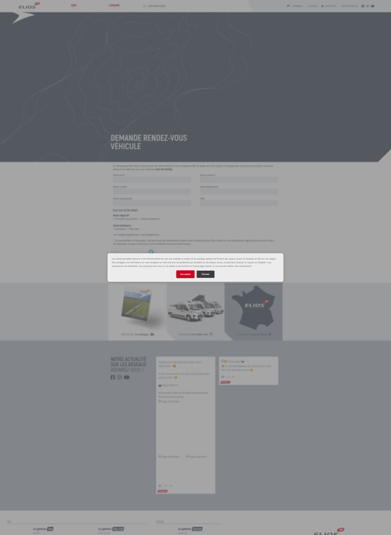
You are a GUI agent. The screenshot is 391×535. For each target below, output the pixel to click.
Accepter (185, 274)
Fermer (206, 274)
